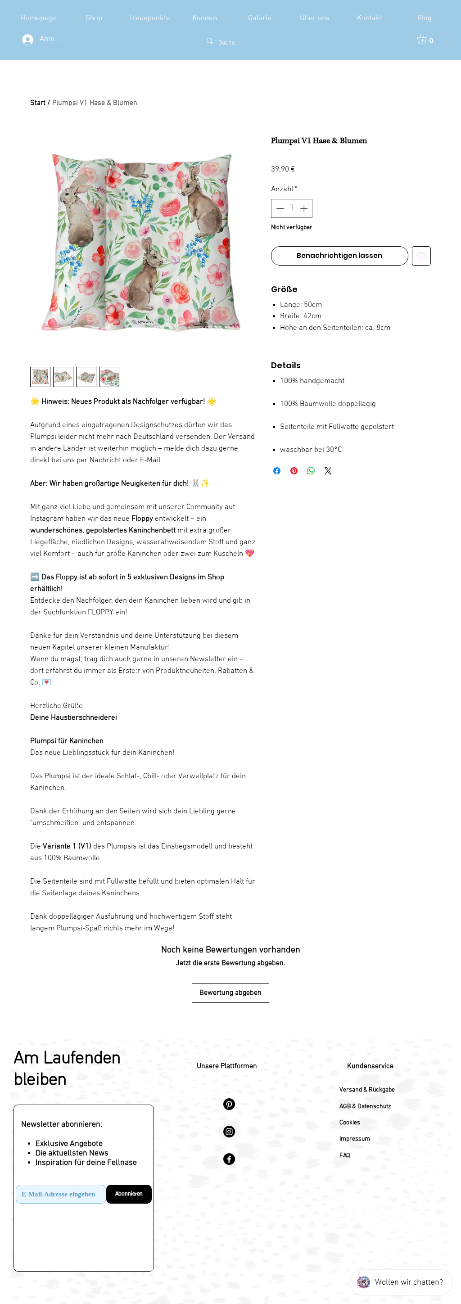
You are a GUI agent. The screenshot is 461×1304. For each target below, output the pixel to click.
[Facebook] (229, 1159)
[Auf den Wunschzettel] (421, 256)
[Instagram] (229, 1131)
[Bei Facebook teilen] (276, 470)
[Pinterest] (229, 1104)
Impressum (354, 1139)
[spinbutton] (292, 208)
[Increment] (305, 208)
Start (37, 103)
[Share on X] (328, 470)
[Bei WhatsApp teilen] (311, 470)
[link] (427, 39)
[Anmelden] (26, 40)
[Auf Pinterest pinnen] (294, 470)
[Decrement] (279, 208)
